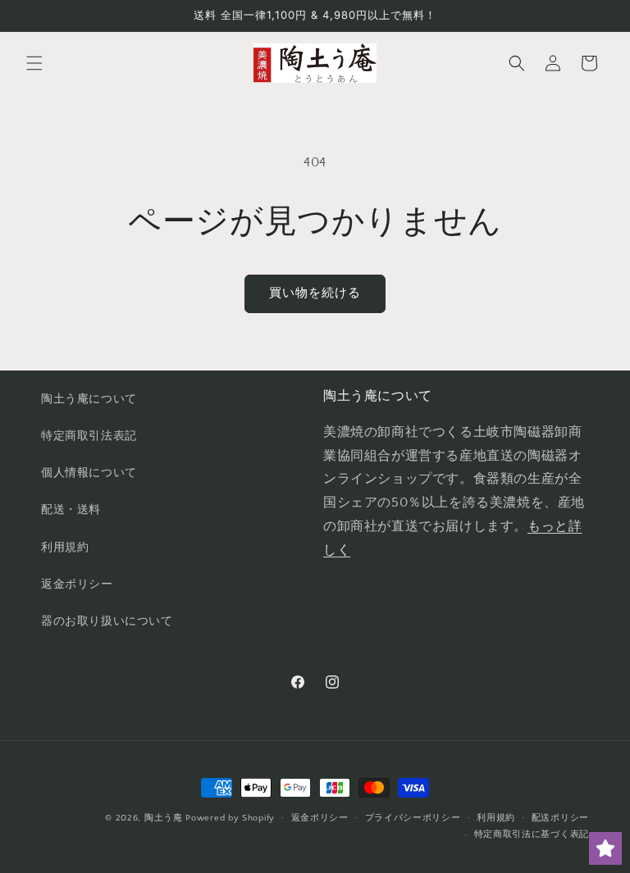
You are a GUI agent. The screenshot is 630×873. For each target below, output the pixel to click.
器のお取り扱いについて (107, 621)
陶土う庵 (163, 818)
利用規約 (65, 547)
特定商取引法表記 (89, 436)
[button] (34, 63)
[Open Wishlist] (605, 848)
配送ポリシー (560, 818)
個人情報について (89, 473)
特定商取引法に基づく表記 (531, 834)
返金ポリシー (77, 584)
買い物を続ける (315, 293)
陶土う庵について (89, 399)
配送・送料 (71, 509)
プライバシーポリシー (413, 818)
